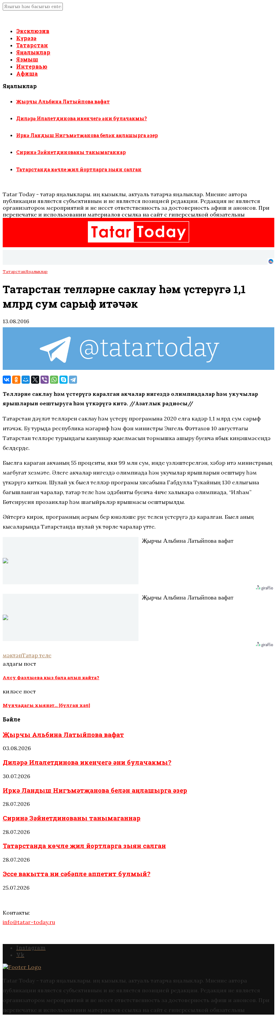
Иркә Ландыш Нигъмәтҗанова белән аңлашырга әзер (87, 135)
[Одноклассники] (16, 380)
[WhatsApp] (54, 380)
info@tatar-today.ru (29, 922)
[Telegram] (73, 380)
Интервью (31, 66)
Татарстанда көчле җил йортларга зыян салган (79, 169)
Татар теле (36, 655)
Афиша (27, 73)
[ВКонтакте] (7, 380)
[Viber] (45, 380)
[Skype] (63, 380)
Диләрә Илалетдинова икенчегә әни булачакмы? (81, 118)
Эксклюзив (32, 30)
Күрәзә (26, 38)
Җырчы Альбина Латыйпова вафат (63, 101)
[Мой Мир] (26, 380)
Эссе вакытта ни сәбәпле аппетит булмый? (76, 873)
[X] (35, 380)
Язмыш (27, 59)
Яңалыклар (33, 52)
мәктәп (12, 655)
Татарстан (32, 45)
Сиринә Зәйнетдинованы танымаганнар (71, 152)
